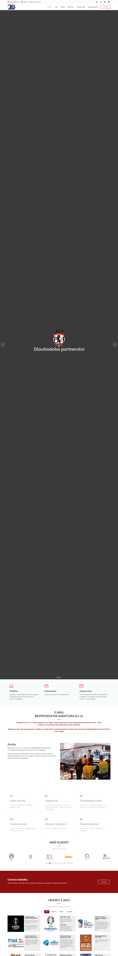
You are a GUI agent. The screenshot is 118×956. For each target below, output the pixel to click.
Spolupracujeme (93, 7)
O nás (56, 7)
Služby (63, 7)
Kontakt (105, 7)
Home (49, 7)
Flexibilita (13, 691)
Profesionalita (50, 691)
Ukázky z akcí (81, 7)
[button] (3, 344)
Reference (70, 7)
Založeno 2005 (85, 691)
